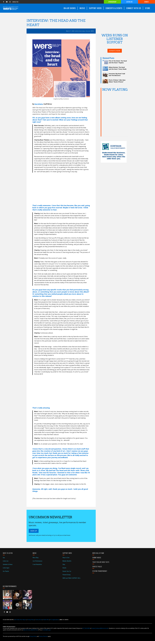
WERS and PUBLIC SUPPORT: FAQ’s (71, 578)
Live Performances (37, 561)
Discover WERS (90, 31)
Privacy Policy (30, 619)
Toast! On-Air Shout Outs (100, 562)
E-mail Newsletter (37, 564)
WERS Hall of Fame (98, 553)
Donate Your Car (67, 571)
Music (35, 553)
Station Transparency (99, 571)
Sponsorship (112, 2)
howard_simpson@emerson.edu (100, 628)
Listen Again (6, 568)
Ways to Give (66, 557)
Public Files (46, 619)
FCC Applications (54, 619)
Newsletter (15, 2)
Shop (64, 564)
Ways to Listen (8, 553)
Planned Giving (66, 574)
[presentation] (7, 594)
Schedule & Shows (7, 564)
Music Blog (35, 557)
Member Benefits (67, 561)
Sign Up (33, 531)
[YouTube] (6, 1)
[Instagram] (10, 1)
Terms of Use (38, 619)
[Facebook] (3, 1)
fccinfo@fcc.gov (47, 630)
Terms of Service (43, 636)
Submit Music (96, 558)
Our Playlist (6, 571)
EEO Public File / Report (20, 619)
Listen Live (129, 2)
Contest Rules (97, 567)
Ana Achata (38, 104)
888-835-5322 (34, 630)
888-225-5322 (26, 630)
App (4, 557)
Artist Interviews (80, 31)
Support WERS (67, 553)
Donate (146, 2)
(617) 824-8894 (86, 628)
